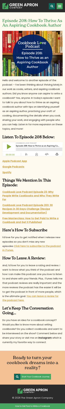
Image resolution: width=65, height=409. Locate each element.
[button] (60, 6)
